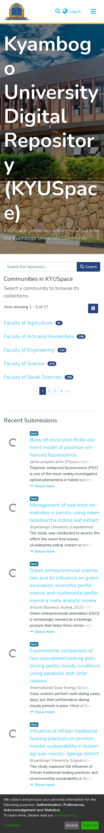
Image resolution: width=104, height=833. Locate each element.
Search (90, 267)
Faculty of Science (24, 363)
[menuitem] (65, 12)
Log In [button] (75, 11)
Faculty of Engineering (29, 350)
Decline (72, 825)
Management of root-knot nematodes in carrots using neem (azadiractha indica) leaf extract (64, 513)
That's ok (89, 825)
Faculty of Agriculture (28, 322)
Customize (12, 825)
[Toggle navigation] (93, 11)
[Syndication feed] (93, 308)
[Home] (17, 11)
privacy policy (65, 815)
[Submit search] (58, 12)
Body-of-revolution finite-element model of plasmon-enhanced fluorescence (63, 447)
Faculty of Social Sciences (33, 377)
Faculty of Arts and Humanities (39, 336)
